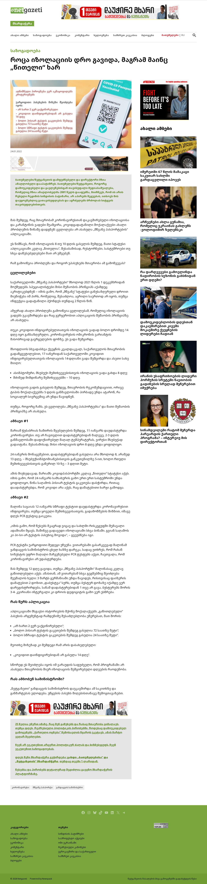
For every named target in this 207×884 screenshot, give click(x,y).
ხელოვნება (101, 35)
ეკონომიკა (63, 35)
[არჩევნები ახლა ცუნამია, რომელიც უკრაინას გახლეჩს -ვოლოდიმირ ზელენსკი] (168, 202)
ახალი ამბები (19, 35)
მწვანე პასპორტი (43, 787)
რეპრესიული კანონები (72, 847)
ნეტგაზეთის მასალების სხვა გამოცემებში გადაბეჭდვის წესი (162, 878)
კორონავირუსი (20, 787)
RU (183, 35)
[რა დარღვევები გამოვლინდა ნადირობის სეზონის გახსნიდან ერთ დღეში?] (168, 253)
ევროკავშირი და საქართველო (77, 851)
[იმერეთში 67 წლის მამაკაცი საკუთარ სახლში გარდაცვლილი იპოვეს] (168, 152)
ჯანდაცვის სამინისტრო (69, 787)
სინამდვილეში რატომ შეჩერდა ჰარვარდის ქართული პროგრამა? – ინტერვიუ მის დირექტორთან (167, 436)
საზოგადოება (42, 35)
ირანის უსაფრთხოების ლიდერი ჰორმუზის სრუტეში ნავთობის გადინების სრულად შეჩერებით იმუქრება (168, 382)
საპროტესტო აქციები (71, 838)
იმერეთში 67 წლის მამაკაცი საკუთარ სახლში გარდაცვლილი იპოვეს (164, 175)
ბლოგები (147, 35)
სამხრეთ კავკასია (125, 35)
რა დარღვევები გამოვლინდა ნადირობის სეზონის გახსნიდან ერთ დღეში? (168, 276)
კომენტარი (82, 35)
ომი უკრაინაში (67, 842)
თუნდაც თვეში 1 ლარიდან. (79, 761)
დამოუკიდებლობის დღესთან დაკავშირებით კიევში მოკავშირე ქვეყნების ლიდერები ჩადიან (166, 328)
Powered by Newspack (41, 878)
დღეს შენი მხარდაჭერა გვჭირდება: (41, 757)
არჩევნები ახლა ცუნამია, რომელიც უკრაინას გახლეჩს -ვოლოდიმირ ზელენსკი (165, 226)
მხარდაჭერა (22, 23)
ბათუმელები (170, 35)
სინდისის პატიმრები (71, 833)
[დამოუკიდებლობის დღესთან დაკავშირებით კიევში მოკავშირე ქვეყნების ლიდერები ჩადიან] (168, 303)
